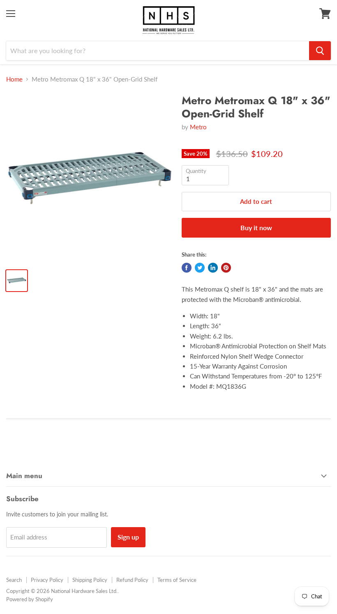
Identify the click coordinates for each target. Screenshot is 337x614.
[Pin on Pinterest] (226, 268)
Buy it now (256, 227)
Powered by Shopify (29, 599)
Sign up (128, 537)
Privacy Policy (47, 580)
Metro (198, 127)
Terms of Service (176, 580)
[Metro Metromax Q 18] (89, 178)
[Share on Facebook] (187, 268)
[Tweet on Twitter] (200, 268)
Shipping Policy (89, 580)
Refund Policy (132, 580)
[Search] (320, 50)
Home (14, 79)
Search (14, 580)
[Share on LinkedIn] (213, 268)
